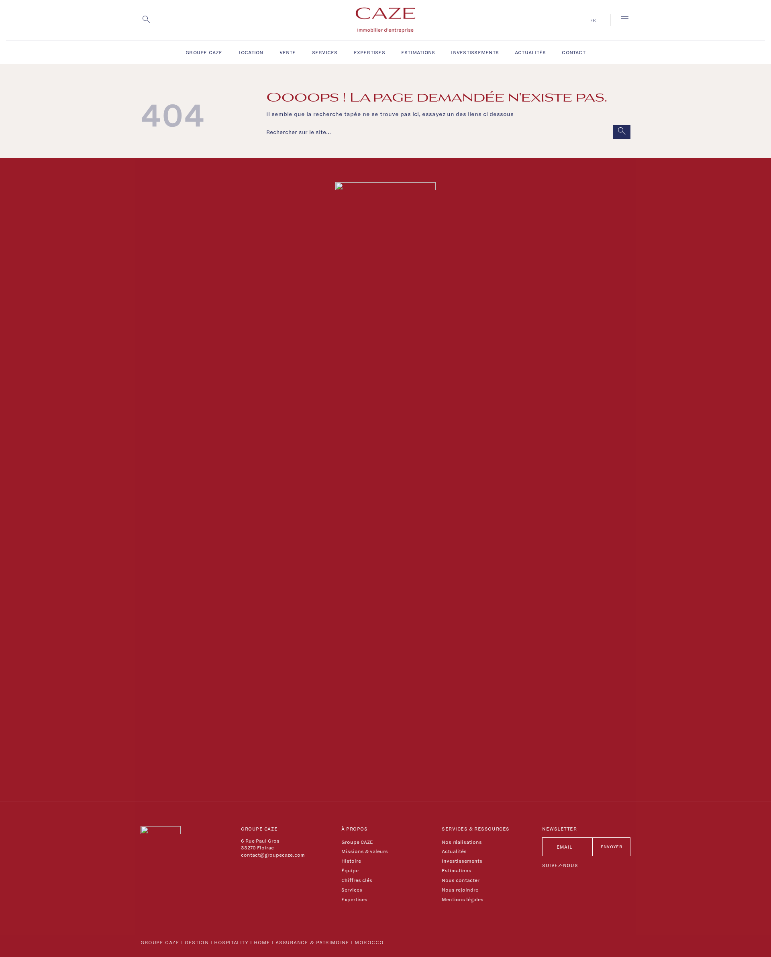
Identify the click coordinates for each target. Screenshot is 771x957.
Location (251, 52)
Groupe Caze (160, 942)
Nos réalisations (462, 842)
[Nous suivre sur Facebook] (548, 880)
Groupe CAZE (204, 52)
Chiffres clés (356, 880)
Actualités (530, 52)
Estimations (418, 52)
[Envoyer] (621, 132)
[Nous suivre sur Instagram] (559, 880)
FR (593, 20)
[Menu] (624, 20)
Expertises (369, 52)
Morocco (369, 942)
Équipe (350, 870)
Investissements (475, 52)
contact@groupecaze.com (273, 854)
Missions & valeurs (364, 851)
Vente (287, 52)
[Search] (146, 20)
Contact (573, 52)
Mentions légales (462, 899)
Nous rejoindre (460, 889)
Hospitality (231, 942)
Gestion (196, 942)
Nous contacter (460, 880)
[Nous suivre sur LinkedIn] (570, 880)
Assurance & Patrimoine (312, 942)
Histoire (351, 860)
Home (262, 942)
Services (325, 52)
